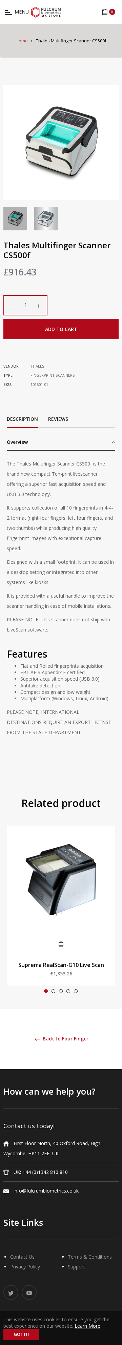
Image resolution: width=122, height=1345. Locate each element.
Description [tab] (22, 419)
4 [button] (68, 991)
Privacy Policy (25, 1266)
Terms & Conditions (90, 1257)
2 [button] (53, 991)
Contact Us (22, 1257)
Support (76, 1266)
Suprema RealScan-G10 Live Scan (61, 965)
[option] (61, 912)
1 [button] (46, 991)
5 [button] (76, 991)
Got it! (21, 1334)
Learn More (87, 1326)
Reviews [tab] (58, 419)
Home (22, 41)
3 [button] (61, 991)
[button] (61, 443)
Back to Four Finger (64, 1039)
